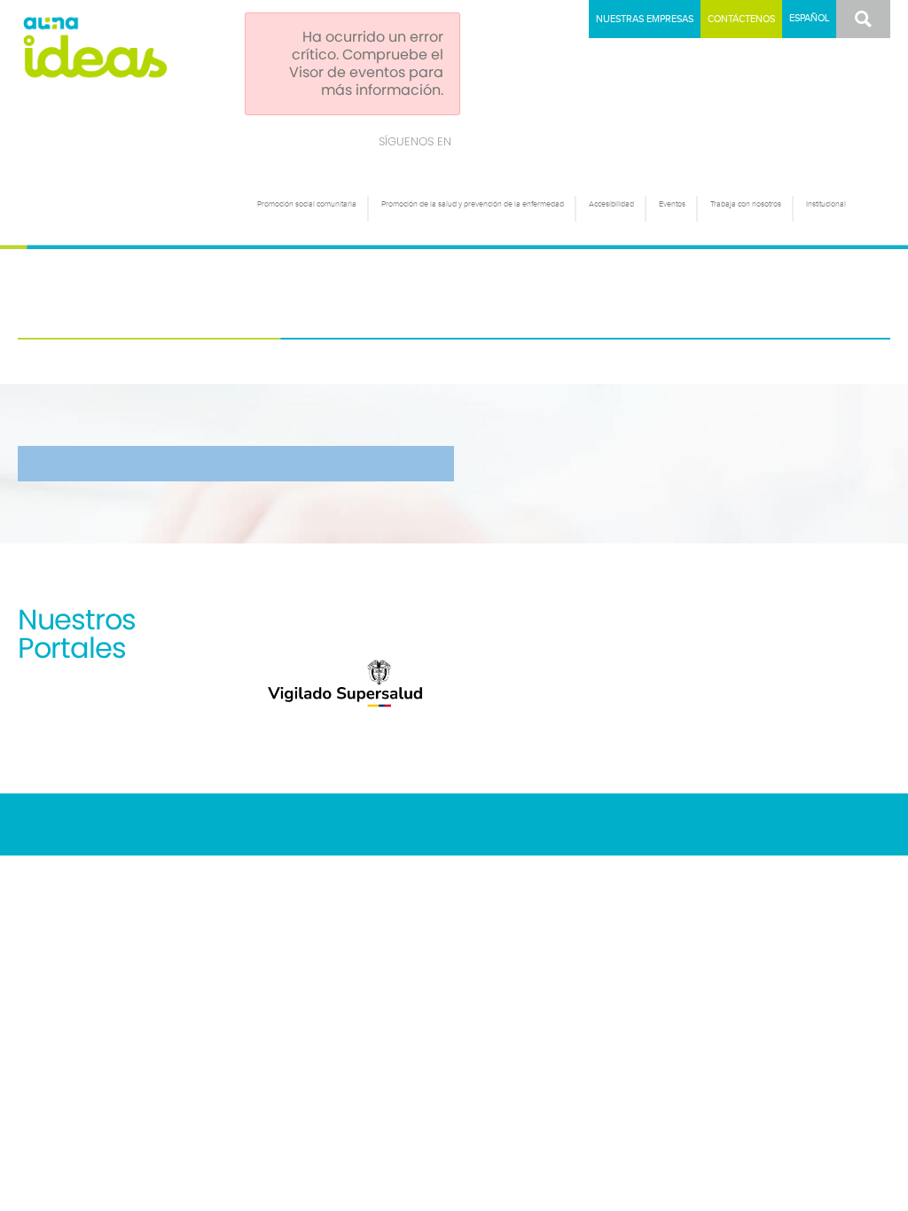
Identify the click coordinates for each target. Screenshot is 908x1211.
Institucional (826, 204)
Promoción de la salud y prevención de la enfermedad (472, 204)
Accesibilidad (611, 204)
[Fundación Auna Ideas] (127, 48)
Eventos (672, 204)
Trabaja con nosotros (745, 204)
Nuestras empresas (644, 19)
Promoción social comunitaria (306, 204)
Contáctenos (741, 19)
